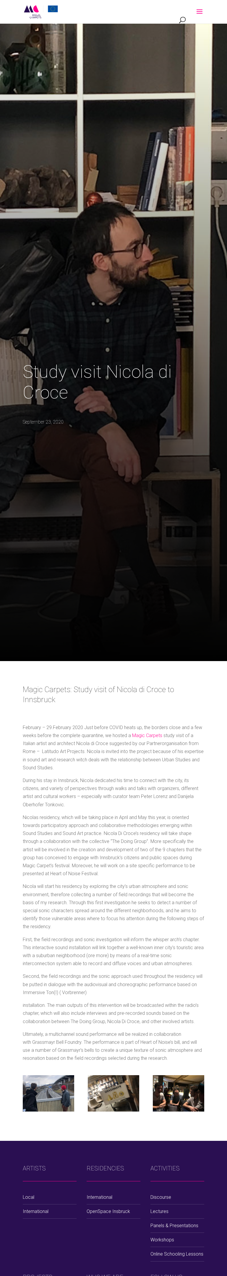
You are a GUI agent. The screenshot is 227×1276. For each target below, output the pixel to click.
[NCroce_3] (178, 1094)
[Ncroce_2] (48, 1094)
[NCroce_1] (113, 1094)
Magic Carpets (147, 735)
